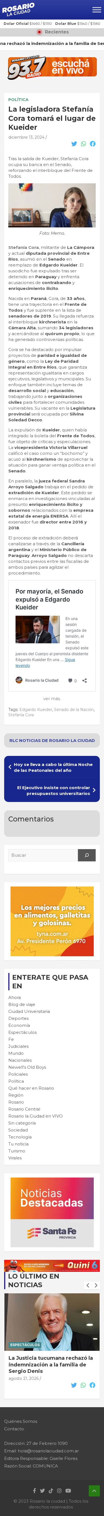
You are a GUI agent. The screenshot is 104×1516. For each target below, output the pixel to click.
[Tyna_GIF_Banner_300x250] (52, 889)
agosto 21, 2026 (24, 1385)
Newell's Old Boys (27, 1067)
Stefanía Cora (23, 247)
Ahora (14, 997)
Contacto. (14, 1428)
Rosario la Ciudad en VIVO (35, 1116)
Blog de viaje (21, 1004)
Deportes (18, 1018)
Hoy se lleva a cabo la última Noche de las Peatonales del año (53, 767)
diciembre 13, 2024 (26, 137)
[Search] (87, 855)
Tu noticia (18, 1144)
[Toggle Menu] (96, 9)
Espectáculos (22, 1032)
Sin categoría (22, 1123)
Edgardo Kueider (35, 709)
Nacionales (20, 1060)
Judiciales (18, 1046)
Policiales (18, 1074)
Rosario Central (24, 1109)
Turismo (16, 1151)
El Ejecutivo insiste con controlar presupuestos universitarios (53, 790)
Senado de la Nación (74, 709)
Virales (15, 1158)
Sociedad (18, 1130)
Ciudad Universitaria (29, 1011)
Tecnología (20, 1137)
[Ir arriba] (94, 1490)
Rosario (16, 1102)
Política (18, 99)
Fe (11, 1039)
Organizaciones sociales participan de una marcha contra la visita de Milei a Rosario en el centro (52, 1368)
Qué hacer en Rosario (31, 1088)
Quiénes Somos (20, 1421)
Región (15, 1095)
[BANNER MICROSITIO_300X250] (52, 1180)
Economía (19, 1025)
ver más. (52, 698)
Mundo (16, 1053)
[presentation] (88, 1285)
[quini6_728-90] (52, 1262)
